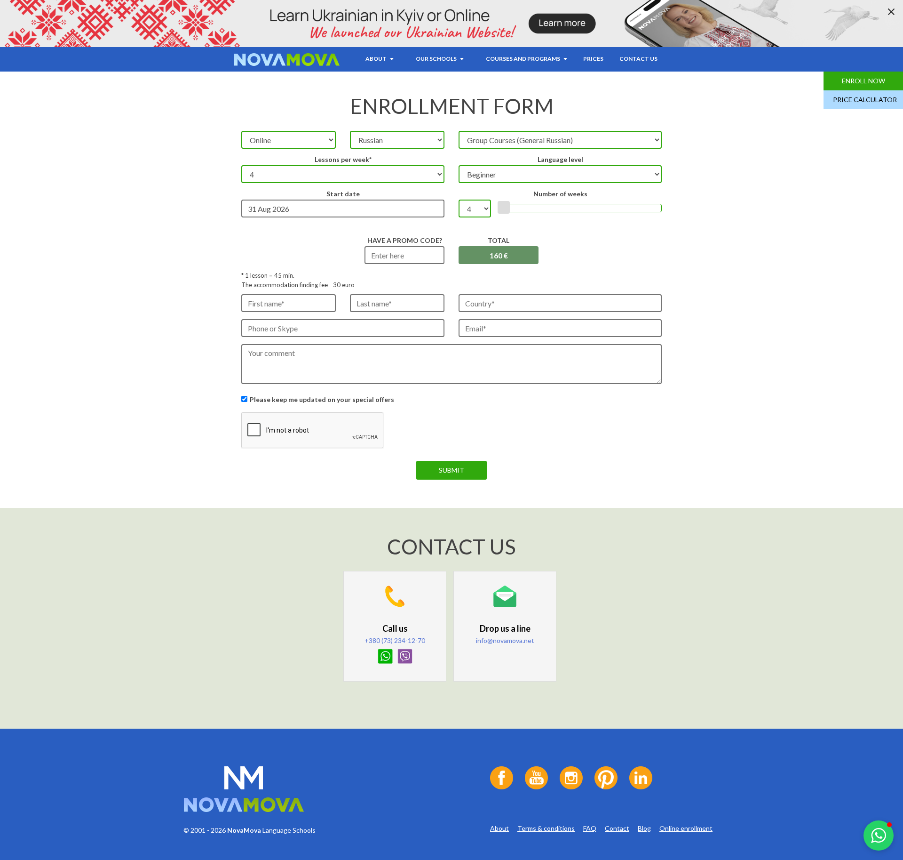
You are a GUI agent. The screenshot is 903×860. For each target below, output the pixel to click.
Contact (617, 828)
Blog (644, 828)
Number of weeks (560, 194)
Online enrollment (686, 828)
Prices (593, 58)
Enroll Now (863, 81)
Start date (343, 194)
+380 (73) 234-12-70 (394, 640)
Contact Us (638, 58)
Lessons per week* (343, 159)
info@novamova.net (505, 640)
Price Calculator (865, 100)
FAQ (589, 828)
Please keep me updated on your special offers (322, 399)
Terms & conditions (546, 828)
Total (498, 240)
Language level (560, 159)
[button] (878, 835)
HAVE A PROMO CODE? (404, 240)
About (499, 828)
